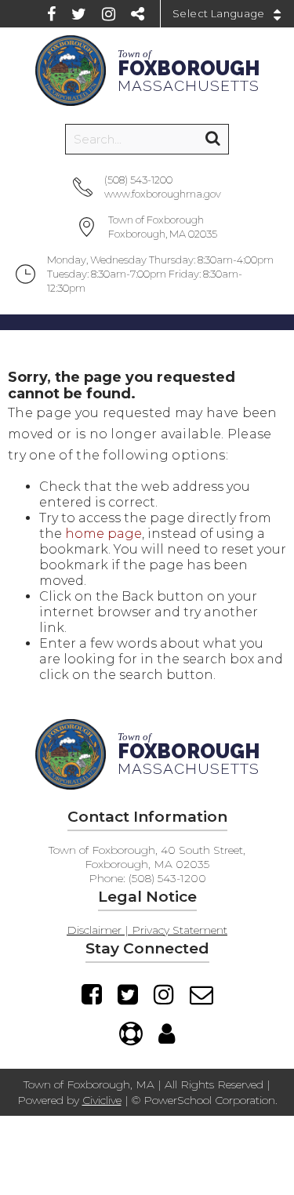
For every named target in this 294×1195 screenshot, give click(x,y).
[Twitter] (79, 14)
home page (103, 533)
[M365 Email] (201, 994)
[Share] (137, 14)
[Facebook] (51, 14)
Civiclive (102, 1100)
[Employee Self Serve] (167, 1033)
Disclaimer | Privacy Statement (147, 930)
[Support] (131, 1033)
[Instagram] (108, 14)
